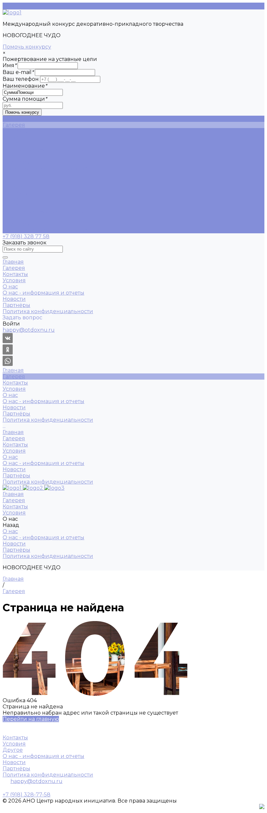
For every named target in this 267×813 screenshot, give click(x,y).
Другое (13, 750)
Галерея (14, 187)
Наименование (25, 86)
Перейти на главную (31, 719)
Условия (14, 199)
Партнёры (16, 162)
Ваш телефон (21, 79)
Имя (9, 65)
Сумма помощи (25, 99)
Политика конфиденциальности (48, 168)
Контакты (15, 193)
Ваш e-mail (18, 72)
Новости (14, 156)
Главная (13, 181)
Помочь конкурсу (27, 47)
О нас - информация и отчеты (43, 150)
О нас (10, 205)
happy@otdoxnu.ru (36, 781)
